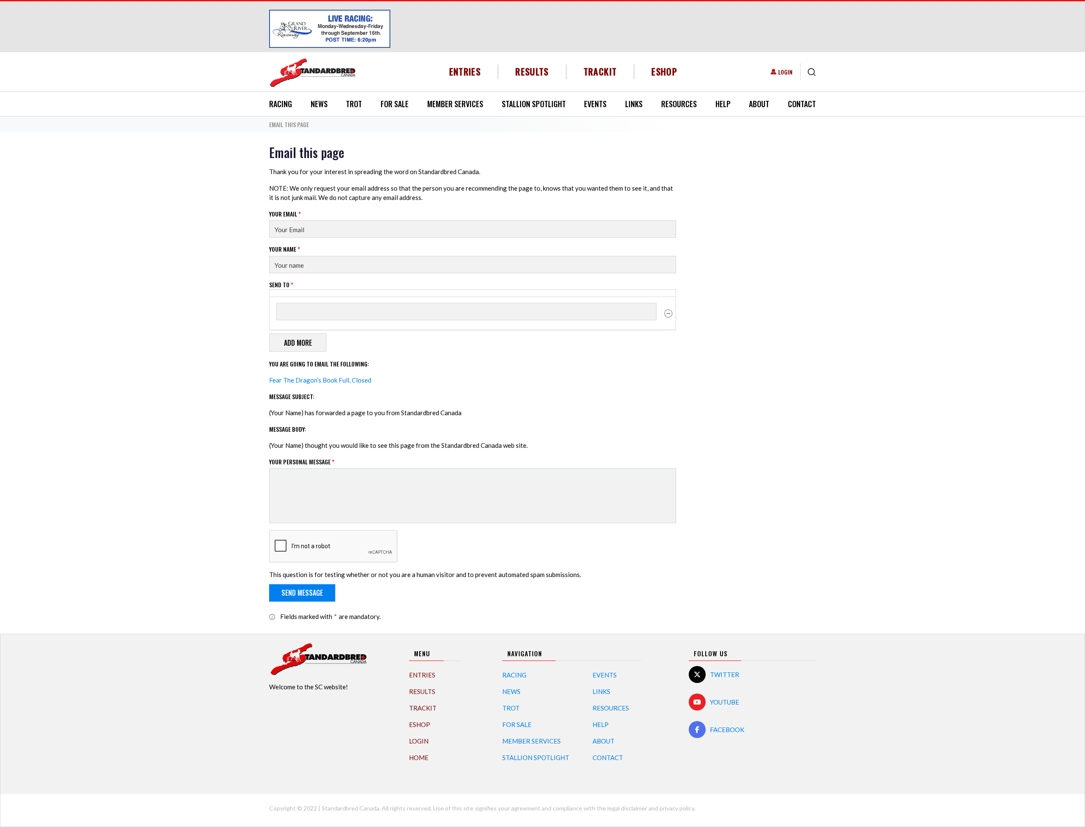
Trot (354, 103)
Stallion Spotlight (534, 103)
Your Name (284, 248)
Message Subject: (291, 396)
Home (418, 757)
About (759, 103)
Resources (679, 103)
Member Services (455, 103)
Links (634, 103)
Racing (280, 103)
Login (785, 71)
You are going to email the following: (319, 363)
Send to (281, 284)
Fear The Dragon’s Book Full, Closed (320, 380)
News (319, 103)
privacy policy (676, 808)
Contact (802, 103)
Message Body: (287, 429)
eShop (664, 71)
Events (595, 103)
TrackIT (600, 71)
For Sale (395, 103)
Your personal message (301, 461)
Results (532, 71)
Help (723, 103)
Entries (465, 71)
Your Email (285, 213)
